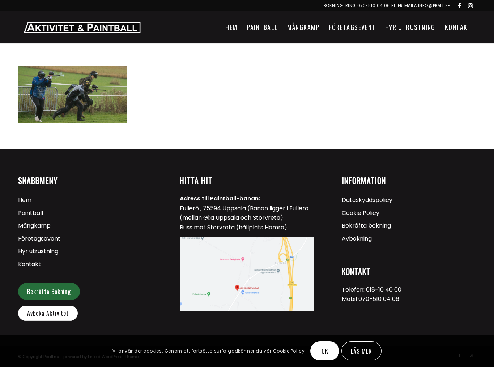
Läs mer (361, 351)
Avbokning (357, 238)
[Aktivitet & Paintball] (81, 27)
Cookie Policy (360, 213)
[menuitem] (231, 27)
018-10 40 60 (383, 289)
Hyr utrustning (38, 251)
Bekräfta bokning (366, 225)
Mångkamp (34, 225)
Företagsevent (39, 238)
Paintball (30, 213)
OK (324, 351)
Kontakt (29, 264)
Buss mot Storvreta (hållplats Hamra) (233, 227)
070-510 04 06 (373, 5)
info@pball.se (434, 5)
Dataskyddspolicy (367, 200)
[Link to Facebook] (459, 5)
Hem (24, 200)
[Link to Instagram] (470, 5)
